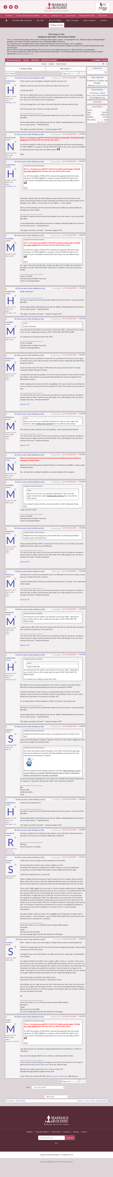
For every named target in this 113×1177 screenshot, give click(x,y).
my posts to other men (59, 1076)
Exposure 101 (24, 404)
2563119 (82, 939)
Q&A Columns (89, 20)
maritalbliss (57, 288)
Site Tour (40, 20)
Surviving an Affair (49, 60)
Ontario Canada (10, 853)
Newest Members (97, 90)
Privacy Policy (56, 1132)
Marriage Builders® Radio (87, 15)
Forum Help (90, 1101)
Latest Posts (97, 102)
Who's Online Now (97, 77)
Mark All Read (20, 1101)
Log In (105, 60)
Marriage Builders (14, 60)
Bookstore (9, 15)
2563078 (82, 319)
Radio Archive (103, 15)
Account (84, 1132)
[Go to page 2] (72, 73)
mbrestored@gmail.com (25, 54)
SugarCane (57, 799)
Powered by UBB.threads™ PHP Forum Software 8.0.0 (56, 1162)
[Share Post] (76, 77)
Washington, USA (11, 102)
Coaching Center (56, 15)
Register (97, 60)
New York (8, 157)
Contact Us (81, 1101)
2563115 (82, 857)
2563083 (82, 528)
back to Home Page (56, 5)
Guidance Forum (56, 25)
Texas (7, 380)
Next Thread (64, 69)
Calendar (51, 64)
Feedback (29, 1132)
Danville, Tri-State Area (12, 1041)
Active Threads (61, 64)
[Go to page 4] (84, 73)
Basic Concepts (72, 20)
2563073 (82, 161)
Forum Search (97, 68)
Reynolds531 (57, 857)
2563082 (82, 482)
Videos (45, 15)
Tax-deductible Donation (22, 20)
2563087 (82, 609)
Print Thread (10, 73)
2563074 (82, 235)
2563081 (82, 454)
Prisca (46, 1069)
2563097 (82, 830)
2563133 (82, 1016)
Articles (103, 20)
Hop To (28, 1087)
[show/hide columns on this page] (106, 64)
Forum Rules (10, 1101)
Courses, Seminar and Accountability (27, 15)
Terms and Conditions (42, 1132)
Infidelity (35, 60)
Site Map (76, 1132)
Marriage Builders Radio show (39, 1064)
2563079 (82, 355)
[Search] (103, 64)
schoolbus (58, 939)
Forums (26, 60)
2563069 (82, 134)
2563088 (82, 654)
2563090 (82, 726)
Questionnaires (70, 15)
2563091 (82, 799)
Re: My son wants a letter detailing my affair (30, 78)
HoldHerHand (57, 134)
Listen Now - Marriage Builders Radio (102, 7)
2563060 (82, 77)
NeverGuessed (56, 161)
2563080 (82, 414)
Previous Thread (26, 69)
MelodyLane (57, 78)
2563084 (82, 571)
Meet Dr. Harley (55, 20)
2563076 (82, 288)
